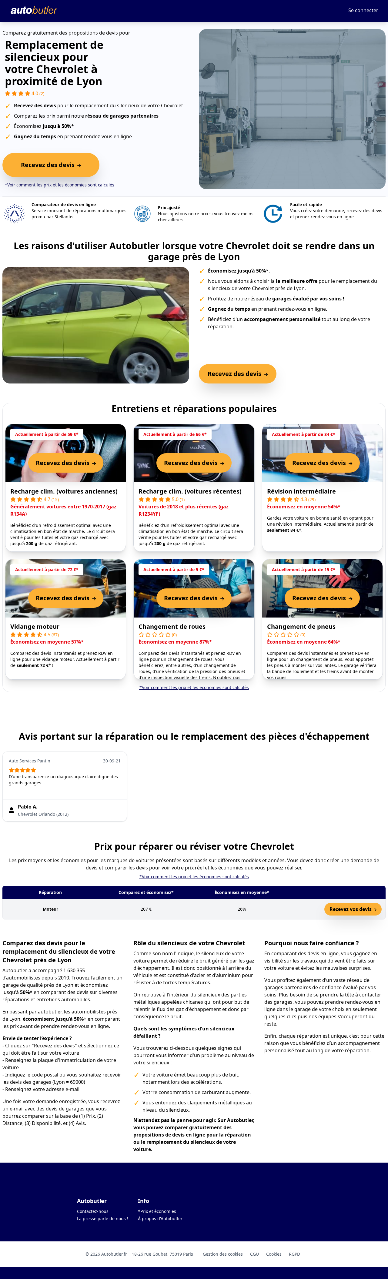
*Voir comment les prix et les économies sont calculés (59, 185)
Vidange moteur (34, 626)
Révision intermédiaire (301, 491)
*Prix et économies (157, 1211)
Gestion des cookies (223, 1254)
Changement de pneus (301, 626)
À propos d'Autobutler (160, 1218)
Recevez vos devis (351, 909)
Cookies (274, 1254)
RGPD (294, 1254)
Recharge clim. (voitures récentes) (190, 491)
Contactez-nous (93, 1211)
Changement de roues (172, 626)
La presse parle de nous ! (102, 1218)
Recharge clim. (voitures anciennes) (64, 491)
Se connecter (363, 10)
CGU (254, 1254)
